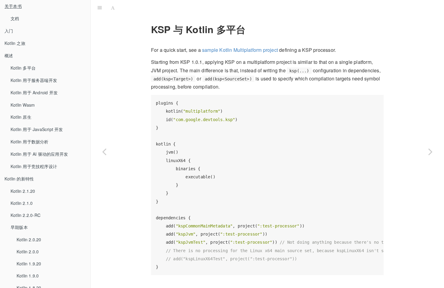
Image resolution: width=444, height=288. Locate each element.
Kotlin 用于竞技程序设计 (34, 166)
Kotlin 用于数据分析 (30, 142)
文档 (15, 18)
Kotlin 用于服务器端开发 (34, 80)
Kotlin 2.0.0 (28, 252)
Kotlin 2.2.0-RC (25, 215)
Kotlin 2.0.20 (29, 239)
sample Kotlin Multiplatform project (240, 49)
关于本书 (13, 6)
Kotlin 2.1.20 (23, 191)
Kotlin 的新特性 (19, 179)
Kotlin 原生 (21, 117)
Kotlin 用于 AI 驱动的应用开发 (39, 154)
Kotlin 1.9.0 (28, 276)
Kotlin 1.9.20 (29, 264)
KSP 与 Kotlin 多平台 (280, 7)
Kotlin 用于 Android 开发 (34, 92)
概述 (9, 55)
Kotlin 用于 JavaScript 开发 (37, 129)
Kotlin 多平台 (23, 68)
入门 (9, 31)
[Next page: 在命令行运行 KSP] (430, 151)
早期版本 (19, 227)
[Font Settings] (112, 7)
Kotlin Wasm (23, 105)
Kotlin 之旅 (15, 43)
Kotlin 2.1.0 (22, 203)
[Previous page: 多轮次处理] (104, 151)
